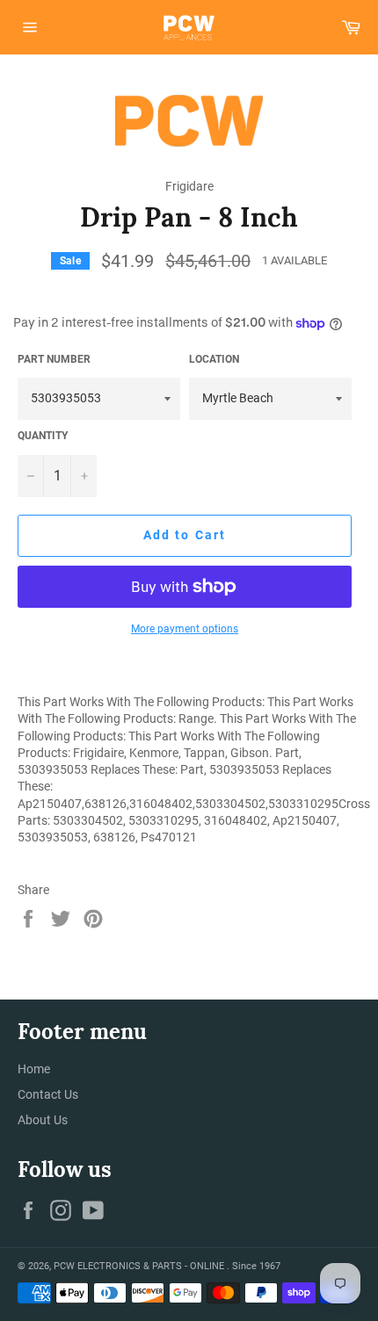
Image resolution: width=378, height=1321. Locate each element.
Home (34, 1069)
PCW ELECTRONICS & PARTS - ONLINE (140, 1266)
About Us (43, 1120)
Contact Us (48, 1094)
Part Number (54, 359)
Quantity (43, 436)
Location (214, 359)
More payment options (184, 629)
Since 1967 (256, 1266)
